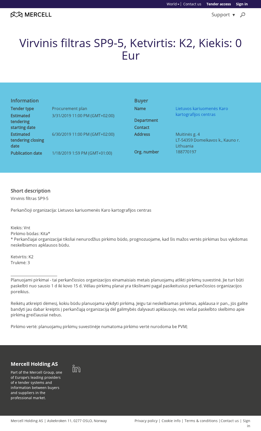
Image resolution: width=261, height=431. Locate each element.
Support (221, 14)
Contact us (192, 4)
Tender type (22, 108)
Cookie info (171, 420)
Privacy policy (146, 420)
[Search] (242, 14)
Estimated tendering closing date (27, 140)
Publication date (26, 153)
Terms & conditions (201, 420)
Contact (141, 127)
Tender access (218, 4)
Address (142, 134)
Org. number (146, 152)
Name (140, 108)
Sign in (242, 4)
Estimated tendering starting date (23, 121)
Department (146, 120)
